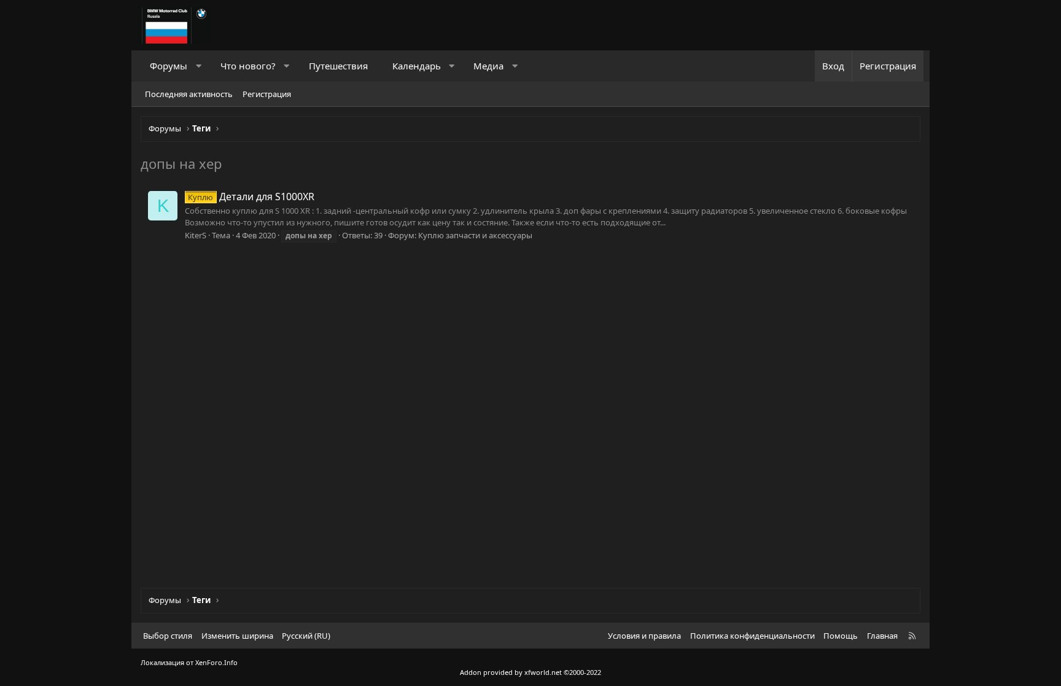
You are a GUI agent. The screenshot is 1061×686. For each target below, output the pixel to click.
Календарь (416, 66)
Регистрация (267, 93)
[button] (198, 66)
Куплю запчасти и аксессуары (475, 235)
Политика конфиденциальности (752, 635)
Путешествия (338, 66)
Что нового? (248, 66)
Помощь (840, 635)
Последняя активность (189, 93)
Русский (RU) (306, 635)
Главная (882, 635)
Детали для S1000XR (251, 196)
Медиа (488, 66)
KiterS (195, 235)
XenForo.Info (216, 662)
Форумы (168, 66)
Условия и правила (644, 635)
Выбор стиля (167, 635)
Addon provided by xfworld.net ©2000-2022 (530, 672)
